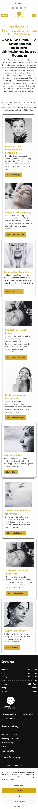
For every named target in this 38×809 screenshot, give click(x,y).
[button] (34, 15)
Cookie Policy (18, 806)
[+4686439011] (13, 3)
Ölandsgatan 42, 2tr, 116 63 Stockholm (19, 714)
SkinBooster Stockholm (16, 272)
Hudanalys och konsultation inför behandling (14, 149)
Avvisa (19, 796)
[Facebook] (17, 8)
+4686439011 (20, 3)
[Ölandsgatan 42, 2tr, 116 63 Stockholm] (3, 714)
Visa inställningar (19, 801)
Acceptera (19, 790)
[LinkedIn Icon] (25, 8)
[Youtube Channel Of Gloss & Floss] (21, 8)
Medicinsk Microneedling (18, 212)
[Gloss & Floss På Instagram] (13, 8)
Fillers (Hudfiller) (13, 455)
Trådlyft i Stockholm (14, 631)
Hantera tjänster (18, 785)
